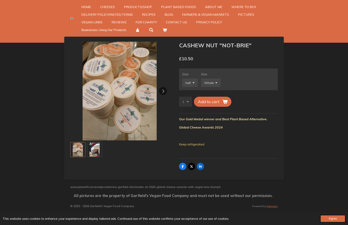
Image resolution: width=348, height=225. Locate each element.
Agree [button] (333, 218)
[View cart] (164, 30)
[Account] (137, 30)
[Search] (151, 30)
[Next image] (163, 91)
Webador (272, 206)
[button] (77, 149)
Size (185, 74)
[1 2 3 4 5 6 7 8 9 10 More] (185, 102)
